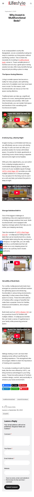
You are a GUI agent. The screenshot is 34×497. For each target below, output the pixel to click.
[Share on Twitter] (1, 244)
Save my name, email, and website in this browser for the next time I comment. (17, 480)
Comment (7, 434)
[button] (3, 3)
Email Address (9, 458)
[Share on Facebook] (1, 242)
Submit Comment (12, 487)
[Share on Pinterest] (1, 247)
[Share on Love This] (1, 255)
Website (6, 468)
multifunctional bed (9, 399)
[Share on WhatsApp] (1, 252)
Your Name (8, 448)
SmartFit (5, 414)
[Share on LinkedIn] (1, 250)
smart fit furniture (22, 399)
